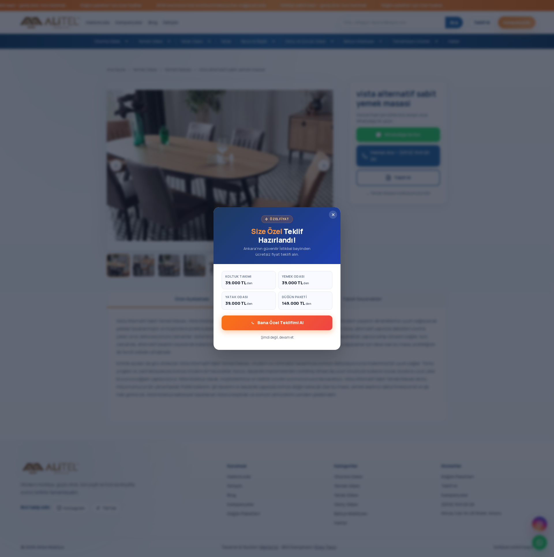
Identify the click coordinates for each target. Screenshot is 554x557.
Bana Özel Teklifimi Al (280, 323)
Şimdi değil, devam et (277, 337)
